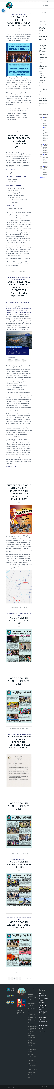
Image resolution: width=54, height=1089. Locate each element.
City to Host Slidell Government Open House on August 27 (19, 23)
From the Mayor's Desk (24, 13)
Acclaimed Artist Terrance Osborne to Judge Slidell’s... (43, 37)
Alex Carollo (24, 125)
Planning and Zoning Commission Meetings (46, 161)
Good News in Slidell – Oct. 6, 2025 (19, 620)
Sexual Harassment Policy (21, 1012)
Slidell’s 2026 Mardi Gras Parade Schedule (43, 28)
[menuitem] (42, 5)
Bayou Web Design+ (22, 1087)
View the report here (11, 466)
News (24, 14)
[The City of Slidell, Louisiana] (9, 5)
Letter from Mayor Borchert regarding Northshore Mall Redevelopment (19, 742)
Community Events (12, 131)
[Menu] (46, 5)
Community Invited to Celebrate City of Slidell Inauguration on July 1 (19, 141)
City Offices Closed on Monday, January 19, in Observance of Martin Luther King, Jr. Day (19, 492)
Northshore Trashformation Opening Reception (47, 150)
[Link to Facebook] (42, 1087)
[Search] (42, 5)
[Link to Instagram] (47, 1087)
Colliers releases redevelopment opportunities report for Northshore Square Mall (19, 288)
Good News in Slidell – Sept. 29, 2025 (19, 681)
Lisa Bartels (24, 972)
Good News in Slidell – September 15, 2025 (19, 864)
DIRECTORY (42, 1031)
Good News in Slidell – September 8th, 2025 (19, 925)
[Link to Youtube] (45, 1087)
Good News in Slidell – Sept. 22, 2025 (19, 806)
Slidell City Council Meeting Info (43, 89)
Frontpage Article (17, 14)
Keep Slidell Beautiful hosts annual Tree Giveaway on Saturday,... (42, 79)
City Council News (12, 13)
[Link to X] (40, 1087)
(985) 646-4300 (20, 1)
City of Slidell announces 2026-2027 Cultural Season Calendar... (32, 1039)
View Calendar (42, 177)
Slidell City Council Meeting (45, 172)
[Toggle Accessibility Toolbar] (3, 10)
